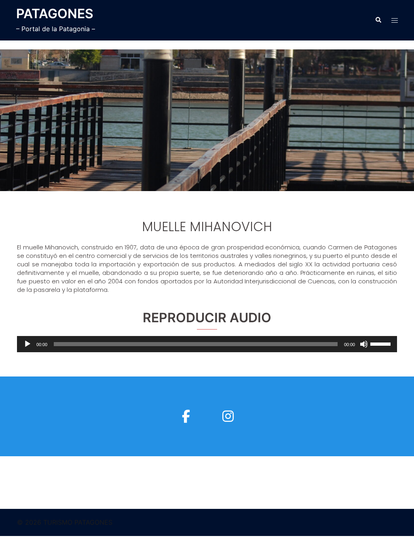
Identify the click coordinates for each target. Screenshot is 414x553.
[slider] (381, 343)
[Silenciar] (364, 344)
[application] (207, 344)
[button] (378, 20)
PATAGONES (54, 13)
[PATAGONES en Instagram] (228, 416)
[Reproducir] (27, 344)
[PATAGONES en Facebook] (186, 416)
